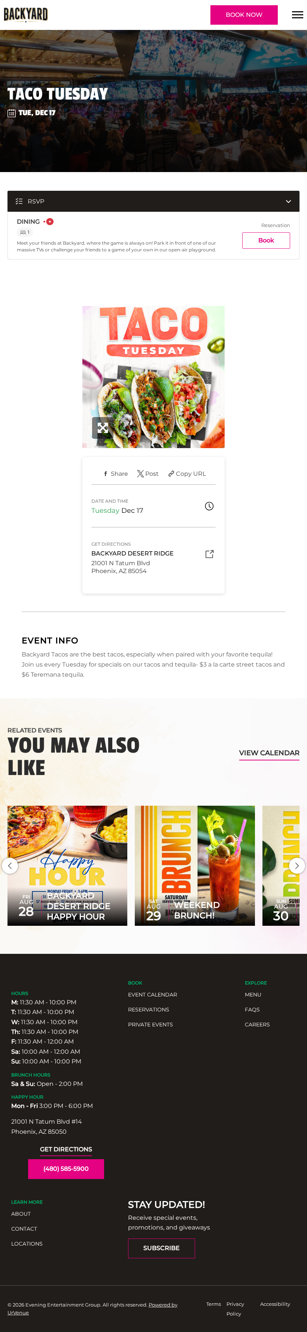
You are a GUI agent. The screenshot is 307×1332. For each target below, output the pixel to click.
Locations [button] (27, 1243)
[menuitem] (182, 994)
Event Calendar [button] (152, 994)
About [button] (21, 1213)
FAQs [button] (252, 1009)
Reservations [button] (148, 1009)
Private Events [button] (150, 1024)
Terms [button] (213, 1304)
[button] (297, 15)
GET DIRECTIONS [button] (66, 1149)
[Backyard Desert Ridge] (26, 15)
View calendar (269, 753)
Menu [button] (253, 994)
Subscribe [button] (161, 1248)
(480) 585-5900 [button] (66, 1168)
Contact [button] (24, 1228)
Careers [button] (257, 1024)
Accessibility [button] (275, 1304)
